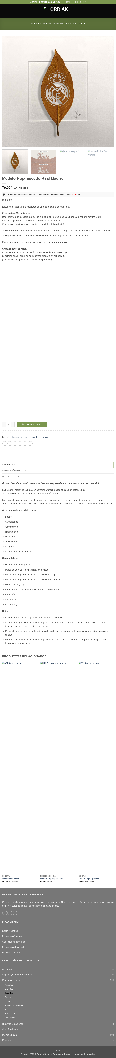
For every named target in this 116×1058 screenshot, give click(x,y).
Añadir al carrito (32, 424)
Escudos (78, 23)
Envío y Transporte (11, 952)
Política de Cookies (12, 936)
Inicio (35, 23)
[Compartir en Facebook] (9, 443)
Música (8, 1009)
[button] (4, 11)
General (8, 997)
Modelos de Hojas (56, 23)
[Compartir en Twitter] (15, 443)
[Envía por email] (20, 443)
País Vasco (10, 1013)
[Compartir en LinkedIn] (30, 443)
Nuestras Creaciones (12, 1024)
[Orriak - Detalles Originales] (58, 11)
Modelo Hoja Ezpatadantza (52, 879)
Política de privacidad (13, 947)
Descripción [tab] (8, 465)
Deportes (9, 989)
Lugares (8, 1001)
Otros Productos (10, 1029)
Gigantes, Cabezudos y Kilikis (17, 975)
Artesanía (7, 969)
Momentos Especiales (14, 1005)
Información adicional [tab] (14, 471)
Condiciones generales (13, 942)
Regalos (6, 1040)
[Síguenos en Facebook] (4, 913)
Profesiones (10, 1017)
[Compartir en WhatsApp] (4, 443)
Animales (9, 985)
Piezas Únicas (42, 437)
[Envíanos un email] (15, 913)
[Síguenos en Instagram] (9, 913)
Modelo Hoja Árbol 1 (11, 879)
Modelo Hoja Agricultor (89, 879)
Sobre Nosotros (10, 931)
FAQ (58, 1050)
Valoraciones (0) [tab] (11, 476)
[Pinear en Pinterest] (25, 443)
